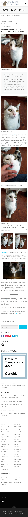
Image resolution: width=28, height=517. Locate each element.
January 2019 (4, 469)
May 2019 (3, 466)
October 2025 (17, 427)
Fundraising (17, 477)
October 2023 (17, 434)
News (15, 479)
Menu (25, 3)
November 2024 (18, 432)
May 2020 (3, 461)
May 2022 (3, 446)
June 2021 (16, 451)
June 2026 (3, 424)
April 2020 (16, 461)
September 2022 (5, 444)
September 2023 (5, 436)
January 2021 (4, 456)
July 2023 (3, 439)
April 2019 (16, 466)
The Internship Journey (7, 482)
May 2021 (3, 454)
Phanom (22, 284)
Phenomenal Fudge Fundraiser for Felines (11, 401)
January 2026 (17, 424)
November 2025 (5, 427)
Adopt (17, 309)
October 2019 (17, 464)
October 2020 (17, 459)
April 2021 (16, 454)
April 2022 (16, 446)
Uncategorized (17, 482)
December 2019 (5, 464)
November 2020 (5, 459)
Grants (3, 479)
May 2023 (3, 441)
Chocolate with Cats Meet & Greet (10, 410)
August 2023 (17, 436)
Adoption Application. (10, 299)
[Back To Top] (14, 508)
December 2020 (18, 456)
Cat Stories (4, 477)
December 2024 (5, 432)
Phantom (14, 134)
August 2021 (4, 451)
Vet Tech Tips (4, 484)
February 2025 (17, 429)
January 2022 (4, 449)
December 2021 (18, 449)
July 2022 (16, 444)
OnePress (7, 513)
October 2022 (17, 441)
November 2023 (5, 434)
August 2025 (4, 429)
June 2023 (16, 439)
